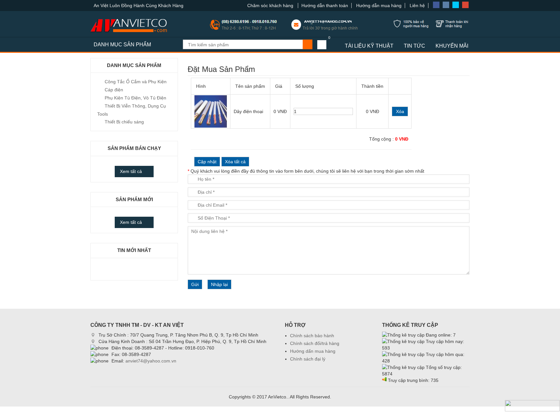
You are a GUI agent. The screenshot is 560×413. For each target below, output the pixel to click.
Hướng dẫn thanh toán (324, 5)
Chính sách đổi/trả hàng (314, 343)
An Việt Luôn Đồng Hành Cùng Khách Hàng (138, 5)
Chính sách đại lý (307, 358)
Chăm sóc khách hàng (271, 5)
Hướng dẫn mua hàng (379, 5)
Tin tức (414, 46)
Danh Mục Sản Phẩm (122, 44)
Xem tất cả (131, 171)
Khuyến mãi (452, 46)
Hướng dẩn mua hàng (312, 351)
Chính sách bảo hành (312, 335)
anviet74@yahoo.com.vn (150, 360)
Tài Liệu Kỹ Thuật (369, 46)
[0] (321, 44)
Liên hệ (417, 5)
